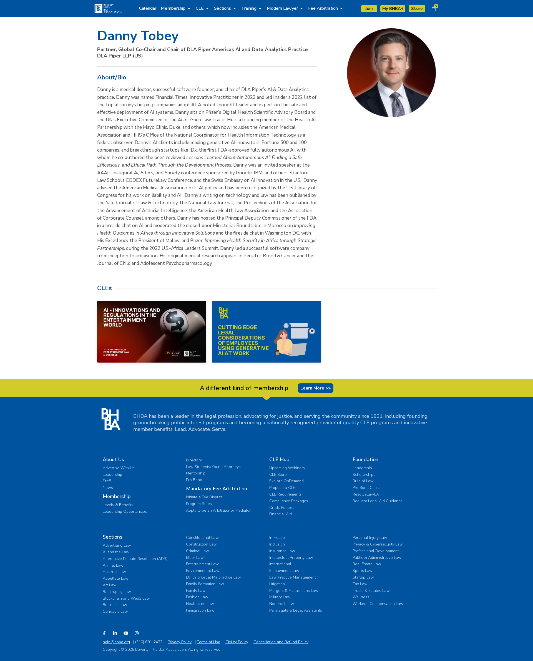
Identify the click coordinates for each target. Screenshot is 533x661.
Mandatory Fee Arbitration (216, 488)
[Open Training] (260, 8)
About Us (113, 459)
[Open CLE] (207, 8)
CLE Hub (279, 459)
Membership (116, 496)
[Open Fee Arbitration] (341, 8)
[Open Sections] (234, 8)
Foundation (365, 459)
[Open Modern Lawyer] (301, 8)
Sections (112, 537)
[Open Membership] (189, 8)
